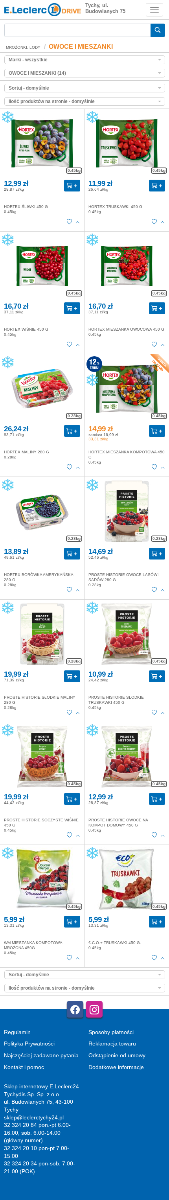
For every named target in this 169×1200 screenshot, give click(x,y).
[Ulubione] (69, 222)
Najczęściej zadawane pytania (41, 1055)
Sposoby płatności (111, 1032)
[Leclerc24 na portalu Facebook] (75, 1009)
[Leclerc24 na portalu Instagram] (94, 1009)
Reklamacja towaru (112, 1043)
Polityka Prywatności (29, 1043)
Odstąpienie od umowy (116, 1055)
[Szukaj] (158, 30)
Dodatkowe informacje (116, 1067)
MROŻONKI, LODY (23, 47)
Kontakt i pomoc (24, 1067)
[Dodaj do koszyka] (72, 185)
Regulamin (17, 1032)
